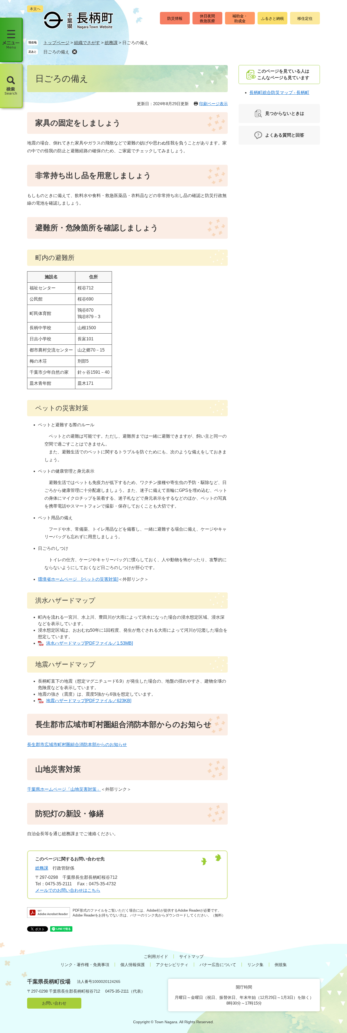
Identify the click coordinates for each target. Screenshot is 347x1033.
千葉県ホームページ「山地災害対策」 (64, 789)
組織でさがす (87, 42)
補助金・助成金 (240, 18)
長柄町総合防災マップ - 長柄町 (279, 92)
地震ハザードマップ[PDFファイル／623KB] (88, 700)
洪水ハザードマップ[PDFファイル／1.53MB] (89, 643)
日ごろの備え (56, 52)
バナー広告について (218, 964)
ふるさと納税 (272, 18)
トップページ (56, 42)
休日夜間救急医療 (207, 18)
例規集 (281, 964)
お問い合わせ (54, 1003)
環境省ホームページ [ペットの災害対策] (78, 579)
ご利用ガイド (156, 956)
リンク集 (255, 964)
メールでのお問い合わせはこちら (67, 890)
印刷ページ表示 (213, 103)
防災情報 (174, 18)
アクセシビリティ (172, 964)
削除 (74, 51)
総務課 (111, 42)
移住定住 (305, 18)
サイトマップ (191, 956)
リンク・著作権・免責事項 (84, 964)
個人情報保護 (132, 964)
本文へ (35, 9)
